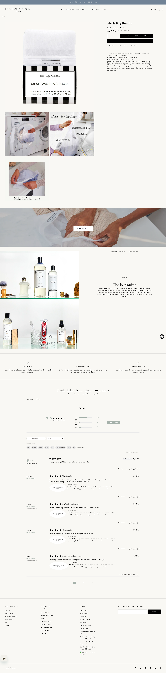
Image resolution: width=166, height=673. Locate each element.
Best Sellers (70, 9)
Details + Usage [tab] (123, 45)
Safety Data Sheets (85, 625)
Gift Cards (44, 633)
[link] (86, 418)
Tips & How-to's (133, 252)
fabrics (47, 447)
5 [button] (92, 583)
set (74, 447)
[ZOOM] (90, 107)
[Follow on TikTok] (160, 668)
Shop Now (102, 2)
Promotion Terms (46, 621)
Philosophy (122, 252)
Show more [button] (80, 447)
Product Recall (84, 628)
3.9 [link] (118, 31)
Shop (62, 9)
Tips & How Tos (94, 9)
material (34, 447)
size (28, 447)
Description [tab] (111, 45)
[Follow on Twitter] (140, 668)
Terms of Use (84, 613)
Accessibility (83, 622)
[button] (70, 582)
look (52, 447)
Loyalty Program (46, 624)
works (69, 447)
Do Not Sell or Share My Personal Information (87, 638)
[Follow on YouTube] (155, 668)
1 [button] (74, 583)
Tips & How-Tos (9, 619)
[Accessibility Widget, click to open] (162, 336)
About (104, 9)
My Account (45, 612)
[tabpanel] (130, 62)
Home (3, 17)
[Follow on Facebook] (135, 668)
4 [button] (87, 583)
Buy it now (130, 41)
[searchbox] (36, 438)
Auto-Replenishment (47, 627)
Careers (7, 625)
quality (40, 447)
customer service (60, 447)
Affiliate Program (85, 619)
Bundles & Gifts (81, 9)
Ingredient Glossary (11, 616)
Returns (43, 618)
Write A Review (114, 422)
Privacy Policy (84, 610)
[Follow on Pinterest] (150, 668)
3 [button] (83, 583)
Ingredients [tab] (134, 45)
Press (6, 622)
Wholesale (83, 616)
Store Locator (45, 630)
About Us (114, 252)
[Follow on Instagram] (145, 668)
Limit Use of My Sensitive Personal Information (87, 648)
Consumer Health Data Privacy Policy (86, 643)
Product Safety (9, 613)
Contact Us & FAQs (47, 615)
